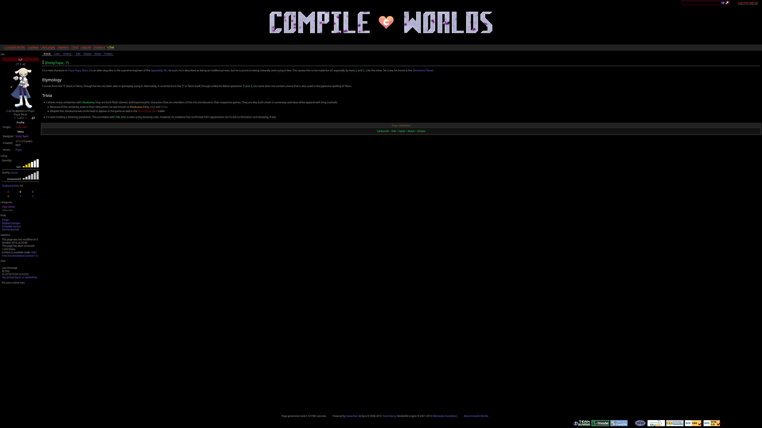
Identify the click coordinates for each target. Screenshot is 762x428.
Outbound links (10, 185)
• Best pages (47, 47)
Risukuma (88, 102)
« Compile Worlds (14, 47)
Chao (164, 107)
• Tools (74, 47)
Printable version (11, 226)
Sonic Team (22, 136)
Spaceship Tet (159, 70)
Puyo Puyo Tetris (78, 70)
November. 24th (147, 111)
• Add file (85, 47)
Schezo (421, 131)
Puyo (18, 149)
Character (7, 210)
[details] (14, 172)
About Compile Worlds (476, 415)
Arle (393, 131)
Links (57, 53)
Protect (108, 53)
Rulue (411, 131)
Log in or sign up (748, 2)
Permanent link (10, 229)
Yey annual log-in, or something (19, 277)
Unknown (21, 127)
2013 (18, 141)
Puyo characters (401, 125)
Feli (118, 117)
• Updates (32, 47)
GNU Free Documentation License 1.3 (20, 254)
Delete (87, 53)
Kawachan (352, 415)
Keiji (152, 107)
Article (47, 53)
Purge (5, 219)
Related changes (11, 223)
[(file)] (21, 59)
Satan (401, 131)
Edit (78, 53)
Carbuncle (383, 131)
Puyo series (8, 206)
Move (98, 53)
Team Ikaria (389, 415)
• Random (63, 47)
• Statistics (99, 47)
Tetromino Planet (423, 70)
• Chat (110, 47)
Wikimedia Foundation (445, 415)
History (67, 53)
